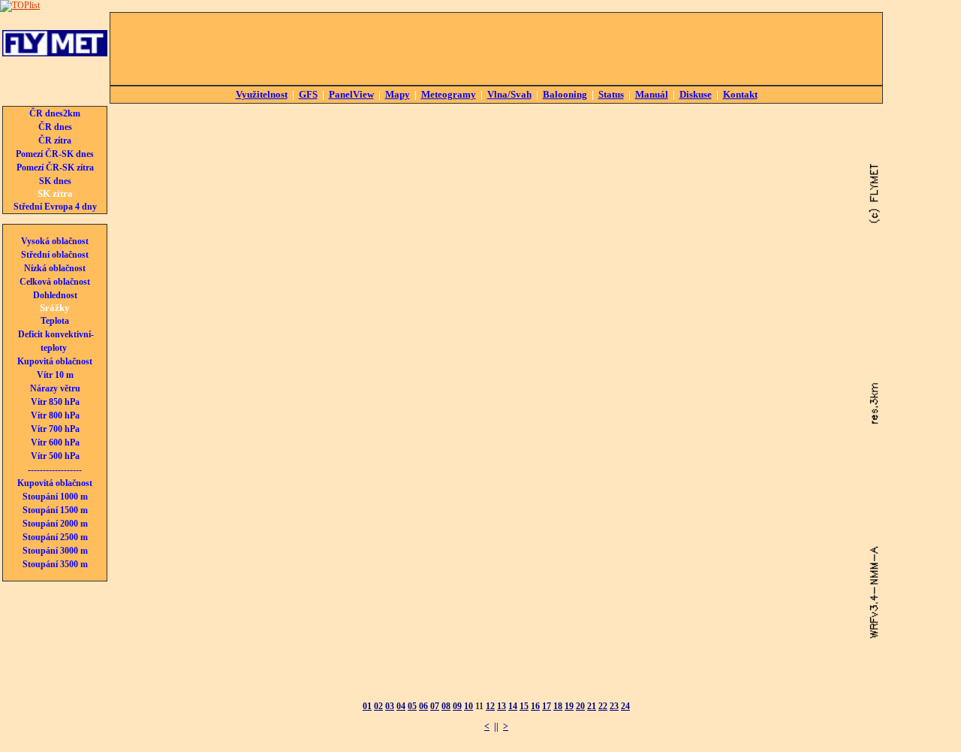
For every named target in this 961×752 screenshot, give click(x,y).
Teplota (55, 321)
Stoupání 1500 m (55, 510)
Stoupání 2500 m (55, 537)
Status (611, 94)
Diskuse (695, 94)
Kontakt (740, 94)
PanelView (351, 94)
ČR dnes (55, 127)
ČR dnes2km (54, 113)
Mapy (397, 94)
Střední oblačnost (55, 254)
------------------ (55, 469)
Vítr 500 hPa (55, 456)
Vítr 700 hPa (55, 429)
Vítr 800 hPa (55, 415)
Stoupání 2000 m (55, 523)
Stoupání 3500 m (55, 564)
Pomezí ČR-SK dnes (55, 154)
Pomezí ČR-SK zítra (55, 167)
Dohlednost (55, 295)
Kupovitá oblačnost (54, 361)
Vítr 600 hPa (55, 442)
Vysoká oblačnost (55, 241)
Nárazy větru (55, 388)
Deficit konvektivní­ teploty (56, 341)
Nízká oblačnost (55, 268)
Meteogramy (448, 94)
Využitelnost (262, 94)
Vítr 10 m (55, 375)
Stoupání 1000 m (55, 496)
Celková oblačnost (55, 281)
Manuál (651, 94)
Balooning (565, 94)
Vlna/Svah (509, 94)
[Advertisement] (496, 49)
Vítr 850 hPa (55, 402)
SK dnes (55, 181)
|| (496, 726)
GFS (308, 94)
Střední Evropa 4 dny (55, 206)
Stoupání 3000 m (55, 550)
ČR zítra (54, 140)
